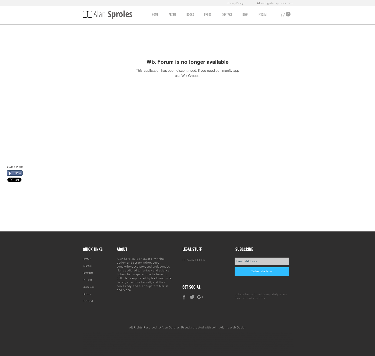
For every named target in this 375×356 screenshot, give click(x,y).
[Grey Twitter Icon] (192, 297)
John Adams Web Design (229, 328)
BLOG (87, 294)
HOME (87, 259)
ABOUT (87, 266)
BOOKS (88, 273)
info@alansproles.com (277, 3)
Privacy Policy (235, 3)
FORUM (88, 300)
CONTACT (89, 287)
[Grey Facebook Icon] (184, 297)
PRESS (87, 280)
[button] (286, 14)
